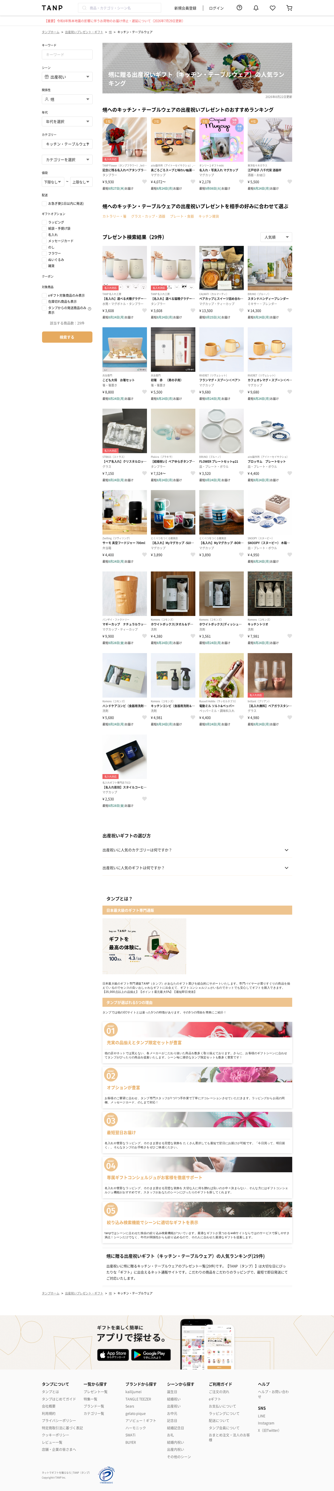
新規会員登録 (185, 8)
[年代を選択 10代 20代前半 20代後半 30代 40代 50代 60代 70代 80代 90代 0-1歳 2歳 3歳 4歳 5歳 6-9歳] (67, 121)
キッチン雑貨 (209, 216)
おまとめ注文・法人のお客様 (229, 1437)
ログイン (216, 8)
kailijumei (133, 1391)
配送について (219, 1420)
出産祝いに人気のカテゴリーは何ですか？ (137, 849)
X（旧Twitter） (269, 1430)
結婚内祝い (175, 1442)
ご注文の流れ (219, 1391)
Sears (129, 1406)
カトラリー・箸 (114, 216)
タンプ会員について (224, 1427)
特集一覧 (90, 1399)
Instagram (266, 1423)
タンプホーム (50, 32)
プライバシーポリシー (59, 1420)
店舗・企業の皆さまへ (59, 1449)
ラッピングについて (224, 1413)
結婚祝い (174, 1399)
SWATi (130, 1435)
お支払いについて (222, 1406)
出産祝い (174, 1406)
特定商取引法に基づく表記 (62, 1427)
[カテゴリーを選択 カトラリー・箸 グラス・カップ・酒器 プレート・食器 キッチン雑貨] (67, 159)
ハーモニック (135, 1427)
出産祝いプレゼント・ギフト (84, 32)
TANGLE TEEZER (138, 1399)
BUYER (130, 1442)
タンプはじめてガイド (59, 1399)
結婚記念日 (175, 1427)
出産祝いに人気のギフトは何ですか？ (133, 867)
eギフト (215, 1399)
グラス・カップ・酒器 (148, 216)
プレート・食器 (182, 216)
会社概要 (49, 1406)
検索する (67, 337)
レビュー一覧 (52, 1442)
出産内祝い (175, 1449)
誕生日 (172, 1391)
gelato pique (135, 1413)
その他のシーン (179, 1456)
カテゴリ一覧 (94, 1413)
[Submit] (84, 7)
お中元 (172, 1413)
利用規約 (49, 1413)
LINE (261, 1416)
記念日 (172, 1420)
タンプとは (50, 1391)
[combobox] (119, 8)
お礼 (170, 1435)
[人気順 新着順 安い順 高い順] (276, 237)
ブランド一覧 (94, 1406)
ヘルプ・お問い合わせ (273, 1394)
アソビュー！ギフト (140, 1420)
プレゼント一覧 (96, 1391)
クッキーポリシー (55, 1435)
